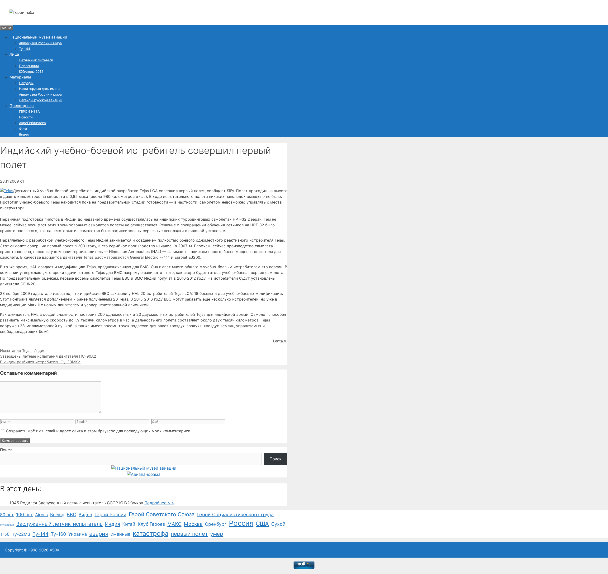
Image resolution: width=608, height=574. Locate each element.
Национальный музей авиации (38, 37)
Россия (241, 523)
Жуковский (7, 524)
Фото (23, 128)
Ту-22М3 (21, 534)
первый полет (189, 533)
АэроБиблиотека (32, 123)
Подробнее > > (159, 503)
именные (120, 534)
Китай (128, 524)
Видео (24, 134)
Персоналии (29, 66)
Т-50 (5, 534)
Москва (193, 524)
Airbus (41, 514)
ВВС (71, 514)
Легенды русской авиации (40, 100)
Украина (77, 534)
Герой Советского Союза (162, 514)
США (262, 523)
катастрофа (150, 533)
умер (216, 534)
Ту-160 (58, 534)
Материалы (20, 77)
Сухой (278, 524)
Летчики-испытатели (36, 60)
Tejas (26, 350)
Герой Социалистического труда (235, 514)
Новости (26, 117)
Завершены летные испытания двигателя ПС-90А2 (48, 356)
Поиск (6, 450)
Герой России (110, 514)
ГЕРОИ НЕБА (29, 111)
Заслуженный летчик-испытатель (59, 524)
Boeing (57, 514)
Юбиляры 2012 (31, 71)
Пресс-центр (22, 105)
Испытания (10, 350)
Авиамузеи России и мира (40, 43)
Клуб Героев (151, 524)
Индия (39, 350)
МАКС (174, 524)
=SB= (55, 550)
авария (98, 533)
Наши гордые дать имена (39, 89)
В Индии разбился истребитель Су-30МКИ (40, 362)
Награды (26, 83)
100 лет (24, 514)
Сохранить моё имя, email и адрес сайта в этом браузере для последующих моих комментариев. (98, 430)
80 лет (7, 514)
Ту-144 (24, 49)
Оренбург (216, 524)
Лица (14, 54)
